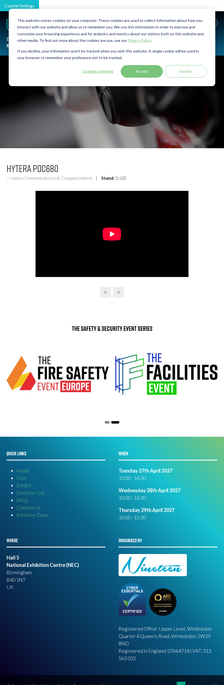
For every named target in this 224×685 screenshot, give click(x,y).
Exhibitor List (30, 493)
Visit (21, 478)
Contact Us (28, 508)
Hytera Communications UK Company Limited (51, 178)
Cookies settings (97, 71)
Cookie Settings (19, 5)
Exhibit (23, 485)
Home (22, 471)
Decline (185, 71)
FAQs (22, 500)
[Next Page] (118, 292)
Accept (141, 71)
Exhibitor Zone (32, 515)
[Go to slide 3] (115, 422)
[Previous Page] (105, 292)
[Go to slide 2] (107, 422)
